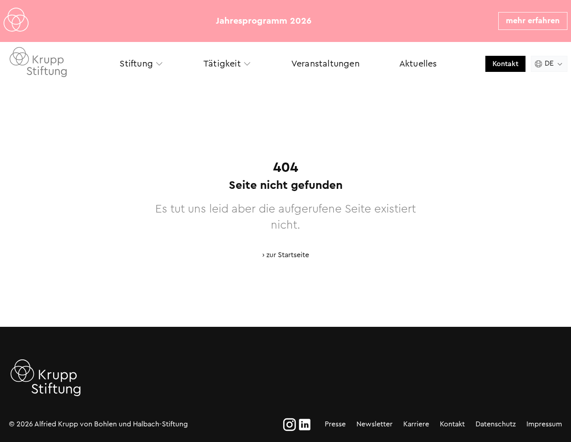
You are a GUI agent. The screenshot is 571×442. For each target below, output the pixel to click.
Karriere (416, 424)
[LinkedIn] (304, 424)
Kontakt (505, 63)
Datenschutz (496, 424)
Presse (335, 424)
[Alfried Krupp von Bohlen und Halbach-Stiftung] (48, 63)
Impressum (544, 424)
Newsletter (374, 424)
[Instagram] (289, 424)
